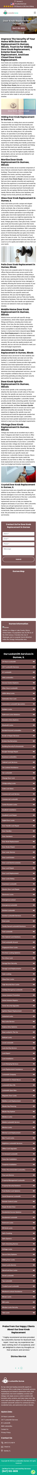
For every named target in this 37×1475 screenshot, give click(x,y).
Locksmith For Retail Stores (11, 1080)
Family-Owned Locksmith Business (14, 926)
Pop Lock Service (8, 1175)
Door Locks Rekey (8, 879)
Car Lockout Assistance (10, 767)
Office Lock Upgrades (9, 1148)
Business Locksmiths (9, 757)
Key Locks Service (8, 1021)
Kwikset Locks (7, 1037)
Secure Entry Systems (9, 1254)
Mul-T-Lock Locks (8, 1138)
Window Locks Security (10, 1307)
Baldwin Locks (7, 709)
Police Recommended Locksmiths (13, 1170)
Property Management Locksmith (13, 1180)
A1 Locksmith (6, 672)
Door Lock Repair (8, 868)
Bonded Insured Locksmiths (11, 730)
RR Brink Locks (7, 1228)
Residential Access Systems (11, 1212)
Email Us (7, 1447)
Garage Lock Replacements (11, 968)
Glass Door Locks (8, 979)
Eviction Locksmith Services (11, 916)
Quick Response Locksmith (11, 1196)
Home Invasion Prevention (11, 995)
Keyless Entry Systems (9, 1027)
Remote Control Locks (9, 1201)
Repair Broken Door (9, 1207)
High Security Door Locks (10, 984)
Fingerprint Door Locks (10, 947)
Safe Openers (7, 1238)
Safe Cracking (7, 1233)
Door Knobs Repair (8, 847)
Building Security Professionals (13, 746)
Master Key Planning (9, 1106)
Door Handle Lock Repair (10, 826)
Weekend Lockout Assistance (12, 1291)
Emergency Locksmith (9, 905)
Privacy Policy (6, 1432)
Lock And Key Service (9, 1048)
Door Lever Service (8, 852)
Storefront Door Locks (9, 1270)
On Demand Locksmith (9, 1154)
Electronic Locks (7, 894)
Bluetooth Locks (7, 725)
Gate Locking (6, 974)
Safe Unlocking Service (10, 1244)
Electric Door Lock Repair (10, 889)
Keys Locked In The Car (10, 1032)
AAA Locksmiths (7, 677)
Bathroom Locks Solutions (11, 714)
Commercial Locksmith (10, 799)
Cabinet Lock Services (9, 762)
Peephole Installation (9, 1164)
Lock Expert (6, 1053)
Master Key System (8, 1111)
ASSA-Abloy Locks (8, 693)
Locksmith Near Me (8, 1085)
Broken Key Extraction (9, 741)
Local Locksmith (7, 1043)
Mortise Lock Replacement (11, 1133)
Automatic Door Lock (9, 699)
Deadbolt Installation (9, 810)
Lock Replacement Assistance (12, 1069)
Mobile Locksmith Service (11, 1122)
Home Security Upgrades (10, 1006)
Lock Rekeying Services (10, 1064)
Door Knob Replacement (10, 841)
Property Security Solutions (11, 1186)
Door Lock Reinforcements (11, 863)
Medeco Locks (7, 1117)
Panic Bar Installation (9, 1159)
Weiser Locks (6, 1297)
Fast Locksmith (7, 931)
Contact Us (4, 1429)
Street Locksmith (8, 1275)
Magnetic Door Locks (9, 1096)
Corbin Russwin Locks (9, 804)
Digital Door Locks (8, 820)
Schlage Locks (7, 1249)
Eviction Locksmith (8, 910)
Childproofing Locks (9, 783)
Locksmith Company (9, 1074)
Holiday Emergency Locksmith (12, 990)
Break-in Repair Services (10, 736)
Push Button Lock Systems (11, 1191)
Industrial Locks (7, 1016)
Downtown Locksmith (9, 884)
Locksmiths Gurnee (22, 1461)
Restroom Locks (7, 1223)
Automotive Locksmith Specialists (13, 704)
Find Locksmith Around (10, 942)
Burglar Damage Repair (10, 752)
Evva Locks (6, 921)
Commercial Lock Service (10, 794)
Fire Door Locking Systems (11, 953)
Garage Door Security (9, 963)
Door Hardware (7, 836)
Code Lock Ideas (7, 789)
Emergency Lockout (9, 900)
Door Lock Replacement (10, 873)
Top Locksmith (7, 1281)
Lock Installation (7, 1059)
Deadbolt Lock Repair (9, 815)
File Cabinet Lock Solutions (11, 937)
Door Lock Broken (8, 857)
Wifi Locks (5, 1302)
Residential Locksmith (9, 1217)
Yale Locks (5, 1313)
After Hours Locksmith (10, 688)
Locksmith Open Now (9, 1090)
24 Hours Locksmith (9, 662)
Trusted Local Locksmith (10, 1286)
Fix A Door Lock (7, 958)
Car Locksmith (7, 773)
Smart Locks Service (9, 1265)
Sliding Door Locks (8, 1260)
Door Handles (6, 831)
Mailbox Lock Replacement (11, 1101)
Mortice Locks (7, 1127)
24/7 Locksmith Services (10, 667)
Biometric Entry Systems (10, 720)
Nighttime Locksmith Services (12, 1143)
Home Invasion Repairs (10, 1000)
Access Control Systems (10, 683)
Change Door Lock (8, 778)
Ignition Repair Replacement (12, 1011)
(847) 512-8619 (18, 28)
